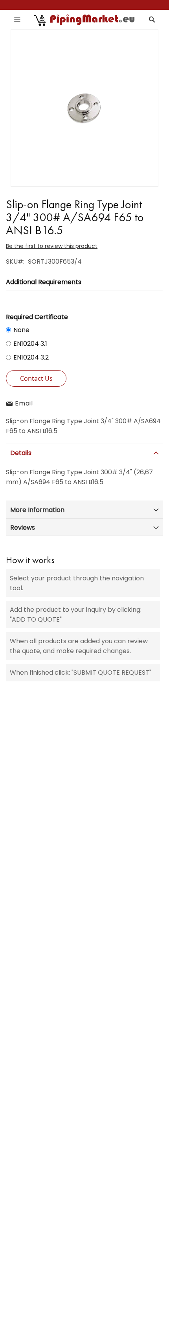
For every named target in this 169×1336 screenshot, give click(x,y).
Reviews (22, 527)
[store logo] (85, 19)
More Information (37, 509)
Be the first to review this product (51, 246)
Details (20, 452)
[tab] (84, 452)
